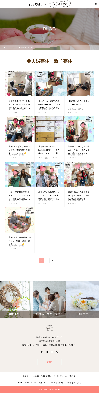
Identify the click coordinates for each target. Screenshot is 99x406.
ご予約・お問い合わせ (73, 383)
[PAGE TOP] (49, 278)
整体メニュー (43, 383)
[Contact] (52, 352)
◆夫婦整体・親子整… (17, 109)
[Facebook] (47, 352)
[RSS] (57, 352)
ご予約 (49, 362)
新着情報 (61, 383)
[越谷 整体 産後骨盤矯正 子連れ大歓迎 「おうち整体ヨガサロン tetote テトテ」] (49, 328)
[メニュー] (95, 4)
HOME (20, 383)
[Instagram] (42, 352)
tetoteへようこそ (30, 383)
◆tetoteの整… (43, 158)
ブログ (53, 383)
